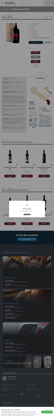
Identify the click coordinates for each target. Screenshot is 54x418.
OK (27, 214)
